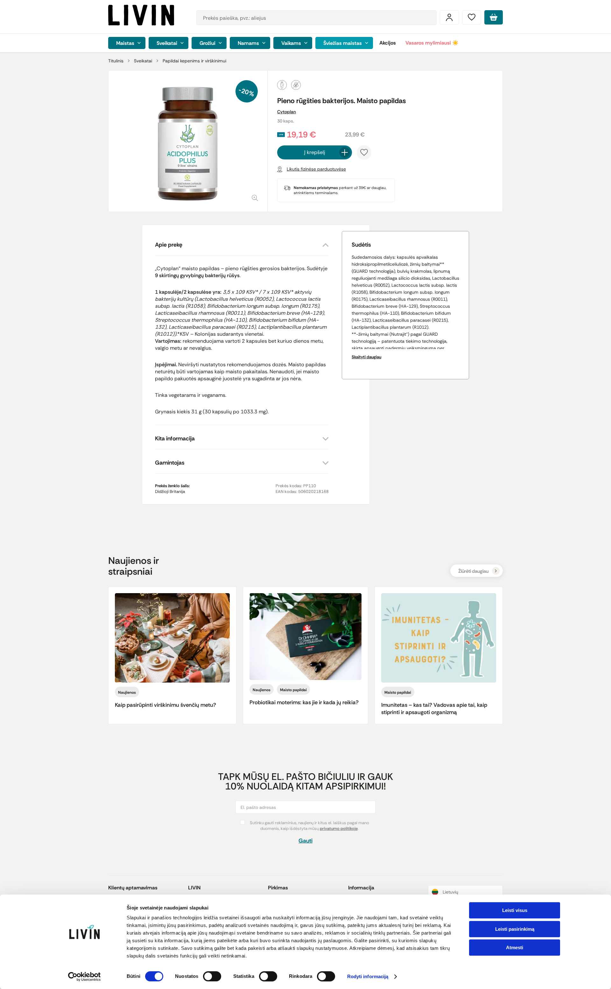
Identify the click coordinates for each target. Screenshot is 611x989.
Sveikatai (143, 61)
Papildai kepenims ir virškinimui (194, 61)
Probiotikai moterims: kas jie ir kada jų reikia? (304, 702)
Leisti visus (514, 910)
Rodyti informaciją (368, 976)
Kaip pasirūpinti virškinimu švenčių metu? (165, 704)
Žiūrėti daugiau (473, 571)
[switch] (212, 976)
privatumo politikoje (339, 828)
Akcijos (387, 42)
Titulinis (115, 61)
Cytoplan (286, 112)
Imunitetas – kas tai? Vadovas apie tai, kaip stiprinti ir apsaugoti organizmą (434, 708)
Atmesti (514, 947)
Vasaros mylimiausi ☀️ (432, 42)
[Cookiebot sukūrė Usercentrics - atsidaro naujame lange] (84, 976)
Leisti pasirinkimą (514, 929)
